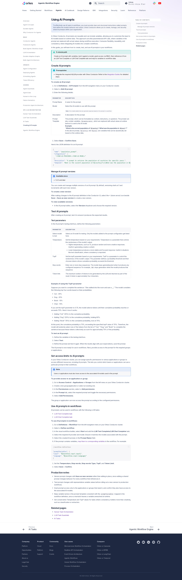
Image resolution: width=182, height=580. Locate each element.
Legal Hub (25, 562)
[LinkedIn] (148, 554)
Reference (132, 10)
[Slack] (153, 554)
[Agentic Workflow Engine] (27, 3)
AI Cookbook (69, 10)
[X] (138, 554)
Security (114, 10)
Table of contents (142, 20)
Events (52, 554)
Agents (59, 10)
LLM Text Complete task (63, 414)
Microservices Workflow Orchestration (77, 546)
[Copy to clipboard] (129, 149)
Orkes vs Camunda (103, 546)
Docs (51, 546)
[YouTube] (159, 3)
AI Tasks (57, 519)
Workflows (49, 10)
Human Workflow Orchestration (75, 562)
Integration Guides (113, 74)
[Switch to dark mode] (90, 3)
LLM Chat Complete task (63, 417)
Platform (142, 10)
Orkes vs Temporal (103, 558)
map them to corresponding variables (91, 441)
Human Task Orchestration (63, 512)
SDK (94, 10)
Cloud (39, 546)
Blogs (51, 550)
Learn (123, 10)
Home (24, 10)
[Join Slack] (154, 3)
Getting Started (35, 10)
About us (25, 558)
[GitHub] (158, 554)
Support (40, 554)
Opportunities (26, 550)
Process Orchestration (72, 566)
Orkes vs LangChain (104, 554)
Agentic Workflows (71, 558)
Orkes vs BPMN (102, 550)
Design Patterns (83, 10)
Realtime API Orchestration (73, 550)
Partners (25, 554)
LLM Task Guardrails (61, 515)
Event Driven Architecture (73, 554)
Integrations (103, 10)
